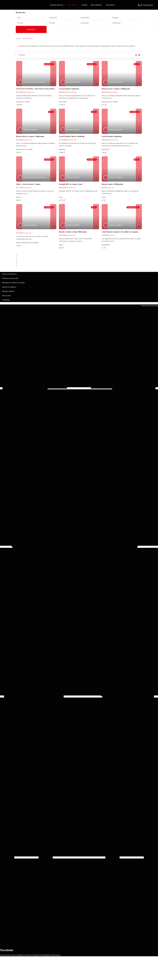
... (32, 98)
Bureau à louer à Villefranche (112, 184)
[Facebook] (79, 388)
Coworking (6, 300)
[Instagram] (79, 857)
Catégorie (115, 18)
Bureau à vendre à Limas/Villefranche (73, 232)
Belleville (62, 149)
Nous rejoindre (96, 5)
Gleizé (18, 197)
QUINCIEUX (63, 102)
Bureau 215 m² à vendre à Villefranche (116, 89)
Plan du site (6, 296)
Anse (60, 197)
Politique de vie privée (10, 278)
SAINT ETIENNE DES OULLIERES (27, 243)
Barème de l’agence (9, 287)
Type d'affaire (85, 18)
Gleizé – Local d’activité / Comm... (28, 184)
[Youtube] (79, 696)
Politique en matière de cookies (13, 283)
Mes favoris (110, 5)
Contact (84, 5)
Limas (104, 197)
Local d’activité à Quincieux (69, 89)
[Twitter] (79, 547)
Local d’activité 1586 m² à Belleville (71, 136)
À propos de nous (56, 5)
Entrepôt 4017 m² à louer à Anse (70, 184)
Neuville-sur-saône (23, 102)
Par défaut (21, 55)
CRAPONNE (106, 245)
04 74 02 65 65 (146, 5)
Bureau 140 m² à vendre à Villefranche (30, 136)
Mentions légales (8, 291)
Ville (19, 18)
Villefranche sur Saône (110, 102)
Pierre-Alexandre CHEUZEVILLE (35, 82)
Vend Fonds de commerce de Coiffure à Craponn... (120, 232)
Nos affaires (72, 5)
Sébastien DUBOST (73, 82)
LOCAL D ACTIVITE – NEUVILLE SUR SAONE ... (36, 89)
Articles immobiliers (9, 274)
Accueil (18, 38)
